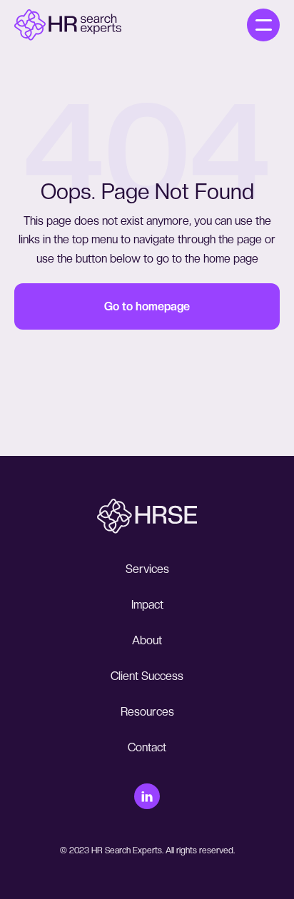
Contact (147, 747)
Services (147, 569)
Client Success (147, 676)
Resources (147, 711)
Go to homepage (147, 306)
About (147, 640)
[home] (67, 25)
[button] (263, 25)
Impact (147, 604)
